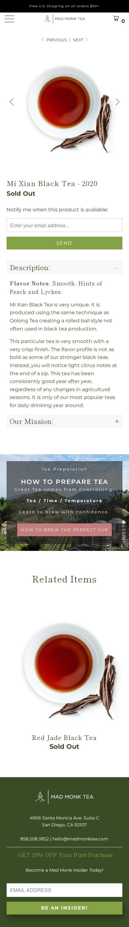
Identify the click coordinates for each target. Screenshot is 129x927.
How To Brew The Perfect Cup (64, 502)
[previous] (12, 102)
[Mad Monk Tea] (64, 19)
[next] (116, 102)
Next (78, 40)
